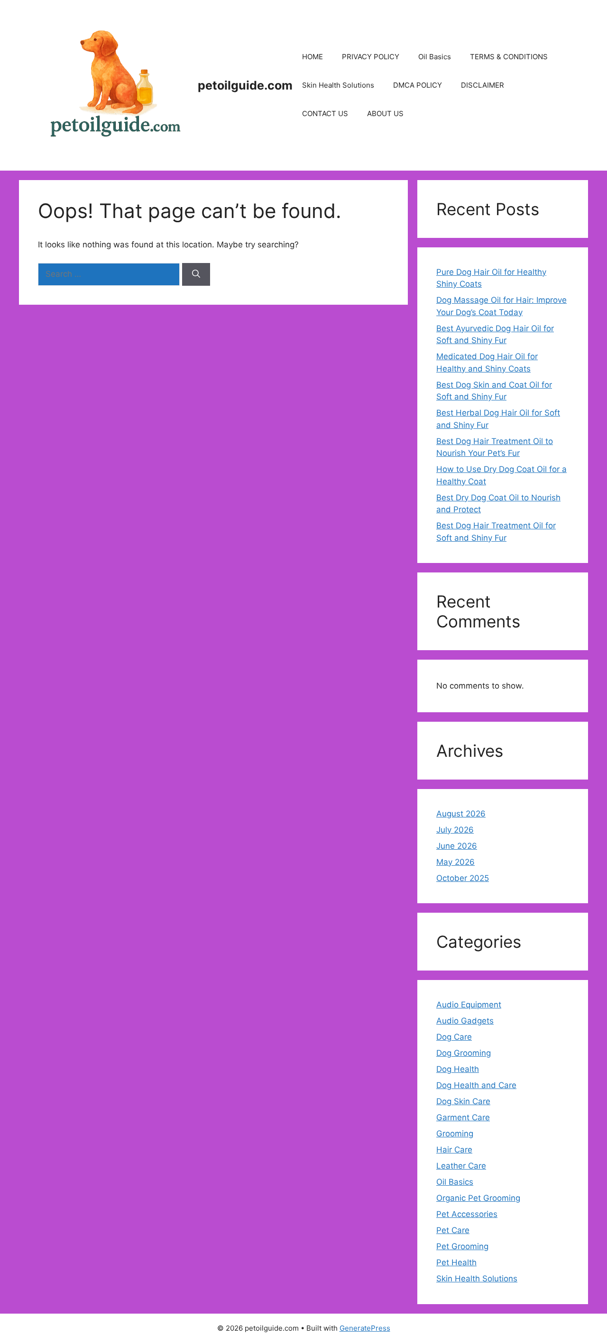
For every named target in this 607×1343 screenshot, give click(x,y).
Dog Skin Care (463, 1101)
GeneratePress (365, 1328)
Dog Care (454, 1037)
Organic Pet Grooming (478, 1198)
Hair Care (454, 1149)
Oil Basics (434, 56)
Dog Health (457, 1069)
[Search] (196, 274)
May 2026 (455, 862)
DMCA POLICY (417, 85)
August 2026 (461, 813)
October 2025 (462, 878)
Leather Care (461, 1166)
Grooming (454, 1133)
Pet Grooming (462, 1246)
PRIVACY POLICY (370, 56)
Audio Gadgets (465, 1020)
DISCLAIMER (482, 85)
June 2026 (456, 846)
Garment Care (463, 1117)
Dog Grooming (463, 1053)
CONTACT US (325, 113)
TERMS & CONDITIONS (509, 56)
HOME (312, 56)
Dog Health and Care (476, 1085)
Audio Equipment (468, 1004)
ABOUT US (385, 113)
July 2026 (455, 830)
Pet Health (456, 1262)
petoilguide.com (245, 85)
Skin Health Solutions (338, 85)
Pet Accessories (466, 1214)
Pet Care (452, 1230)
